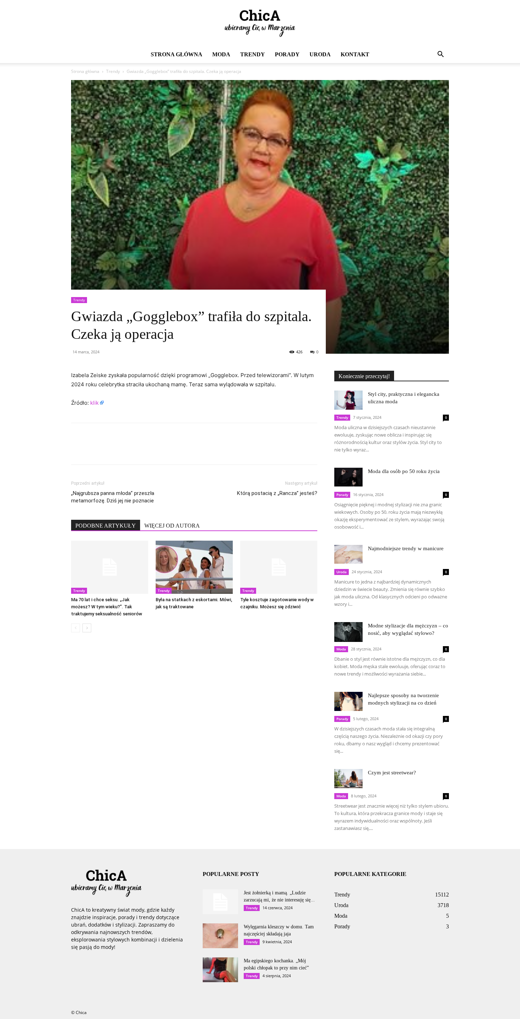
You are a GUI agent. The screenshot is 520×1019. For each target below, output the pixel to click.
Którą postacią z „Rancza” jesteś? (277, 493)
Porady (287, 54)
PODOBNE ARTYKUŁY (105, 526)
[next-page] (86, 628)
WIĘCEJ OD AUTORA (172, 526)
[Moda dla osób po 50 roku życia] (348, 477)
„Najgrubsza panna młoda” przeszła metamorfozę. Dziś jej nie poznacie (112, 497)
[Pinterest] (111, 450)
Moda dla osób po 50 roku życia (404, 471)
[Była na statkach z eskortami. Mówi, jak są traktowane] (194, 567)
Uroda (320, 54)
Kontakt (355, 54)
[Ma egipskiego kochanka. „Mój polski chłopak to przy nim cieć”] (220, 969)
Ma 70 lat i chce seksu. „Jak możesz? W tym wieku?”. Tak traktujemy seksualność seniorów (106, 606)
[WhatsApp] (127, 450)
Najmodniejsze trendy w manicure (406, 548)
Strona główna (176, 54)
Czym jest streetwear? (392, 772)
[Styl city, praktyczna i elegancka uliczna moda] (348, 400)
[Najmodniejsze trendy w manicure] (348, 554)
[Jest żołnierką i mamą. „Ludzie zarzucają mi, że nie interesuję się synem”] (220, 901)
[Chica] (260, 23)
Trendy (252, 54)
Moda (221, 54)
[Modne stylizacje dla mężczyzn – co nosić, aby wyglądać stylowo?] (348, 632)
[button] (440, 55)
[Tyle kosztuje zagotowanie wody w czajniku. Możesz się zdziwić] (278, 567)
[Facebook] (78, 450)
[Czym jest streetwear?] (348, 778)
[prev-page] (75, 628)
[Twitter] (94, 450)
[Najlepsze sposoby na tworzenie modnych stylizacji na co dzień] (348, 701)
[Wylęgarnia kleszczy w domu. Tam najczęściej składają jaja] (220, 935)
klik (94, 402)
